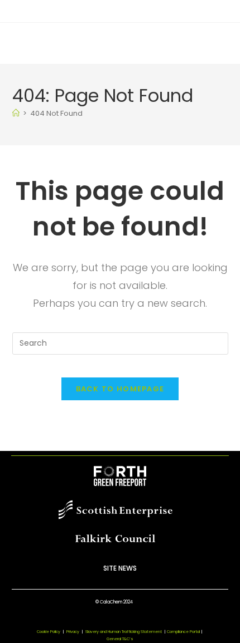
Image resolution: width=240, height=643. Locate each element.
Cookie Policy (48, 631)
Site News (120, 568)
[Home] (16, 113)
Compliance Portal (183, 631)
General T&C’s (120, 638)
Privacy (72, 631)
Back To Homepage (120, 389)
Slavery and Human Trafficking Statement (125, 631)
